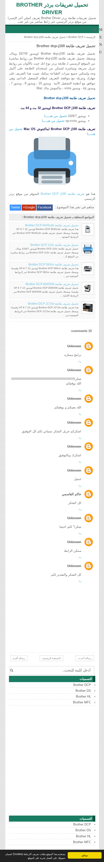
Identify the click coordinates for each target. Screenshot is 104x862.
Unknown (74, 346)
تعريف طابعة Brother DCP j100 (63, 194)
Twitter (15, 207)
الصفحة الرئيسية (51, 658)
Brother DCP (75, 37)
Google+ (29, 207)
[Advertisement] (52, 760)
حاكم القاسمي (71, 494)
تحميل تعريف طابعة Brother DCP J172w (53, 303)
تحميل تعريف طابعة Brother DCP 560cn (53, 264)
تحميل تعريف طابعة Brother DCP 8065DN (52, 284)
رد (79, 361)
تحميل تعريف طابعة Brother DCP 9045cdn (51, 225)
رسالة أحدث (84, 658)
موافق (85, 855)
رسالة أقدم (19, 658)
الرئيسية (90, 37)
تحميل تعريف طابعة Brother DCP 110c (54, 244)
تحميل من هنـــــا (55, 116)
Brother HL (83, 696)
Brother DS (83, 691)
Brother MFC (82, 702)
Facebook (45, 207)
